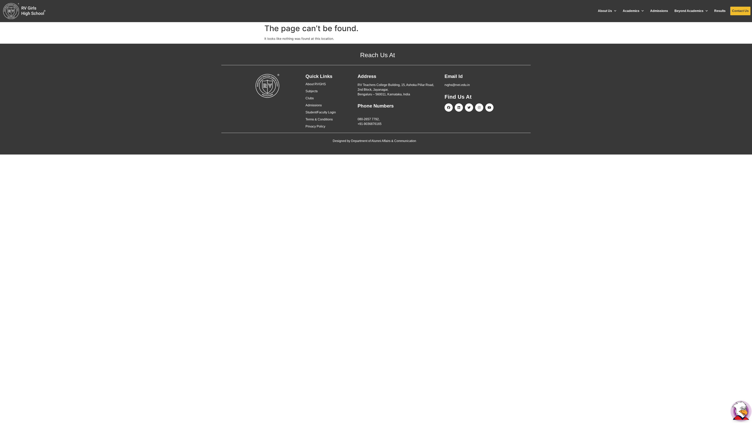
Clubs (310, 98)
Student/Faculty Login (321, 112)
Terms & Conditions (319, 119)
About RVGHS (316, 84)
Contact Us (740, 11)
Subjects (312, 91)
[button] (607, 11)
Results (720, 11)
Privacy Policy (315, 126)
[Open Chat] (741, 411)
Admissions (659, 11)
